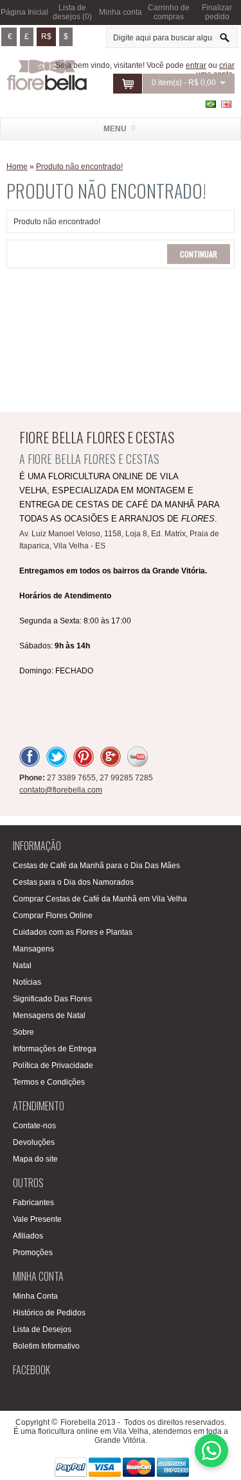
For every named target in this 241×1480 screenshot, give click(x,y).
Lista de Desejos (42, 1329)
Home (17, 166)
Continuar (198, 254)
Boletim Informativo (46, 1346)
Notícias (27, 982)
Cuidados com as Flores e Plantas (72, 932)
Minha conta (120, 12)
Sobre (23, 1032)
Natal (22, 965)
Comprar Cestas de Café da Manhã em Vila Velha (100, 898)
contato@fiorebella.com (60, 789)
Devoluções (34, 1142)
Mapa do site (35, 1159)
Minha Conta (35, 1296)
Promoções (33, 1252)
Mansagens (33, 948)
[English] (226, 104)
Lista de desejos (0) (72, 12)
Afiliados (28, 1235)
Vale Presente (37, 1219)
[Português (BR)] (211, 104)
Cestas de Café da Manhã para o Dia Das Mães (96, 865)
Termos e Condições (49, 1082)
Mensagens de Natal (49, 1015)
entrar (196, 65)
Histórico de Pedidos (49, 1312)
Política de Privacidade (53, 1065)
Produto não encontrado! (79, 166)
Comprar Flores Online (53, 915)
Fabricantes (33, 1202)
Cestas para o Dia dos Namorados (73, 882)
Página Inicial (24, 12)
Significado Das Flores (52, 998)
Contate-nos (34, 1125)
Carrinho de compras (169, 12)
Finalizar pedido (217, 12)
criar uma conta (215, 70)
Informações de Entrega (54, 1048)
